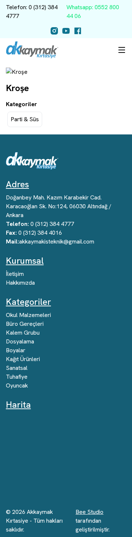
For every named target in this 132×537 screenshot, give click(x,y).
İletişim (15, 274)
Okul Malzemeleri (28, 315)
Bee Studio (89, 512)
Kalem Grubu (23, 332)
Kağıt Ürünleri (23, 359)
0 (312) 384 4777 (40, 224)
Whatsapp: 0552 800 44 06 (92, 11)
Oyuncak (17, 385)
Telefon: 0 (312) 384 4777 (32, 11)
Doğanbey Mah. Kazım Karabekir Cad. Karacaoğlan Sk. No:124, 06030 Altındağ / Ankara (58, 206)
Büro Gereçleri (25, 324)
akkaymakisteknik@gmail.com (50, 241)
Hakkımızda (20, 282)
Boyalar (15, 350)
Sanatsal (16, 368)
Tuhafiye (16, 377)
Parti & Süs (25, 119)
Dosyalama (20, 341)
